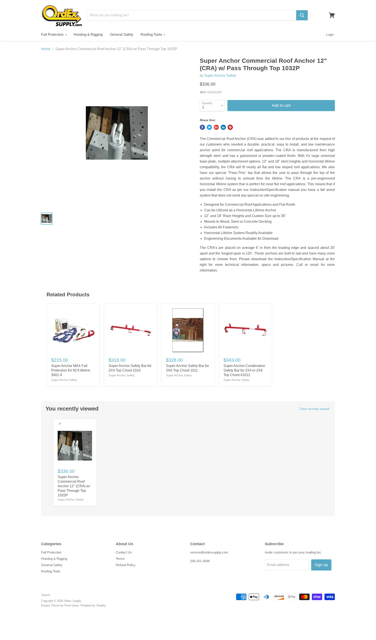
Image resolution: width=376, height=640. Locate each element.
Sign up (321, 565)
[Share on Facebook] (202, 127)
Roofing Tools (152, 34)
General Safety (121, 34)
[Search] (302, 15)
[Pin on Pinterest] (230, 127)
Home (45, 49)
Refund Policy (126, 565)
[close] (60, 423)
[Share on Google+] (216, 127)
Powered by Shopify (93, 605)
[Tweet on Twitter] (209, 127)
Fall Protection (52, 34)
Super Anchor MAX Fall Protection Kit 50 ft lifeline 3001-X (70, 370)
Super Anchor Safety (220, 75)
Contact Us (124, 552)
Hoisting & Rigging (88, 34)
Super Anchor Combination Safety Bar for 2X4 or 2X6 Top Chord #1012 (244, 370)
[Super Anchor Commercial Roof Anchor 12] (116, 133)
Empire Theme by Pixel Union (60, 605)
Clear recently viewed (314, 409)
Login (330, 34)
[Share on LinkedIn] (223, 127)
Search (45, 595)
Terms (120, 558)
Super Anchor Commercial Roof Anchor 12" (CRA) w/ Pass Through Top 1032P (74, 486)
